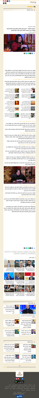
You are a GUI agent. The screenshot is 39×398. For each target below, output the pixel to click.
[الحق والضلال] (34, 6)
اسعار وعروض (7, 388)
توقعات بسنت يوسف (32, 251)
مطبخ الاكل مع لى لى (19, 388)
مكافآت (14, 137)
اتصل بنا (15, 392)
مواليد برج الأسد (32, 135)
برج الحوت (31, 187)
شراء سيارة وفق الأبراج (24, 253)
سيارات (11, 388)
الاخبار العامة (30, 385)
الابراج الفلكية (30, 6)
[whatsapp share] (28, 53)
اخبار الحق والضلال (32, 388)
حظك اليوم (23, 390)
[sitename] (19, 373)
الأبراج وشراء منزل (14, 251)
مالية (20, 147)
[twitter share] (30, 53)
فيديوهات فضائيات (26, 388)
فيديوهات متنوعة (14, 385)
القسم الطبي (20, 385)
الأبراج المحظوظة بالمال (32, 253)
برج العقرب (33, 147)
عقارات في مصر (33, 390)
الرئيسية (34, 385)
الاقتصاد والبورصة (13, 386)
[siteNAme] (33, 2)
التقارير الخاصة (25, 385)
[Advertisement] (19, 18)
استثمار (33, 127)
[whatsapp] (24, 53)
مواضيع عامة (18, 386)
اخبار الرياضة (28, 386)
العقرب (22, 151)
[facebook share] (32, 53)
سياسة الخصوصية (19, 392)
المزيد (19, 365)
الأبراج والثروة (26, 251)
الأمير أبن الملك (32, 32)
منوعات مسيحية (33, 386)
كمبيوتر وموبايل (7, 386)
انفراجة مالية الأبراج (7, 251)
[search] (4, 3)
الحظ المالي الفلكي (16, 253)
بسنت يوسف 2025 (20, 251)
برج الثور (33, 123)
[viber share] (26, 53)
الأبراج (28, 141)
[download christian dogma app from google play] (19, 381)
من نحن (24, 392)
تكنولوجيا (14, 388)
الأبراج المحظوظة (19, 199)
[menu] (6, 3)
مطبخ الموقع (23, 386)
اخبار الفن (10, 385)
